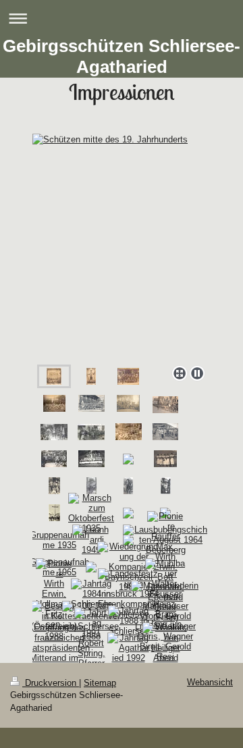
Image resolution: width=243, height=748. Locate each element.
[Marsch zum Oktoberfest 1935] (91, 513)
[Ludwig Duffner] (166, 485)
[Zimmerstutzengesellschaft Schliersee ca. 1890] (128, 376)
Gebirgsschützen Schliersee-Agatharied (121, 56)
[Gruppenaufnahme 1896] (54, 403)
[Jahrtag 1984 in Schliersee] (91, 594)
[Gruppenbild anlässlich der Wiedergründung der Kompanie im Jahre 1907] (91, 403)
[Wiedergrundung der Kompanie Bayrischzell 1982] (128, 566)
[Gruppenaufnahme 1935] (54, 540)
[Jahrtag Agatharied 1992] (128, 648)
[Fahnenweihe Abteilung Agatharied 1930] (91, 458)
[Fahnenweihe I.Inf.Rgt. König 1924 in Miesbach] (54, 432)
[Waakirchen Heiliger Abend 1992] (165, 647)
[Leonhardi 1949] (91, 540)
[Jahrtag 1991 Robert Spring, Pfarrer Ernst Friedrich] (91, 648)
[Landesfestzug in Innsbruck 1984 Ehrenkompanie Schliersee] (128, 593)
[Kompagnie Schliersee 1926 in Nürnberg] (128, 431)
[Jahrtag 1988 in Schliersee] (128, 621)
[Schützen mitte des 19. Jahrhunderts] (121, 247)
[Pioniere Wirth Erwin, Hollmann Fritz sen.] (54, 593)
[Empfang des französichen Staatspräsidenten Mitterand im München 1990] (54, 647)
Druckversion (50, 683)
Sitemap (100, 683)
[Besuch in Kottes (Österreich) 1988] (54, 621)
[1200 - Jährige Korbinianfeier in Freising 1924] (165, 404)
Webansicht (210, 682)
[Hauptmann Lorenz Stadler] (128, 485)
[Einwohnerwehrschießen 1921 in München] (128, 403)
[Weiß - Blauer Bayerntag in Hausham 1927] (165, 431)
